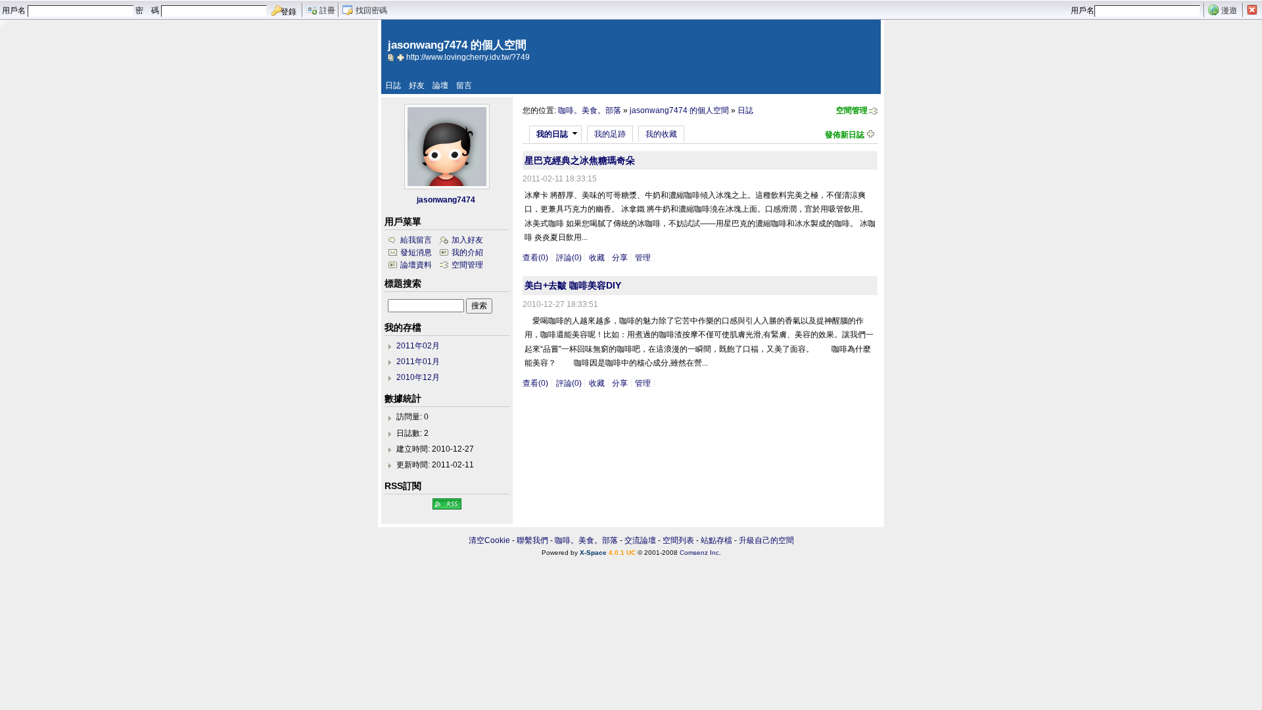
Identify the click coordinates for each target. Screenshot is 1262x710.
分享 (620, 257)
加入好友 (467, 240)
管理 (643, 257)
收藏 (597, 257)
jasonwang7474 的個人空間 (679, 110)
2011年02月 (418, 345)
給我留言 (416, 240)
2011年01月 (418, 361)
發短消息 (416, 252)
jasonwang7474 (446, 199)
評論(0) (569, 257)
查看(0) (535, 257)
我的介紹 (467, 252)
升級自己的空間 (766, 540)
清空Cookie (489, 540)
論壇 (440, 85)
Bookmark (401, 57)
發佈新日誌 (844, 134)
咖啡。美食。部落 (589, 110)
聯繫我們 (532, 540)
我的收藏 (661, 134)
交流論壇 (640, 540)
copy (392, 57)
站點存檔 (716, 540)
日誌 (393, 85)
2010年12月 (418, 377)
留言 (464, 85)
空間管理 (852, 110)
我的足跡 (610, 134)
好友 (417, 85)
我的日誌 (552, 134)
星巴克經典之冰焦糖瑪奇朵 (580, 160)
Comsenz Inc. (700, 552)
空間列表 (678, 540)
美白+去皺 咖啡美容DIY (573, 285)
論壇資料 (416, 265)
